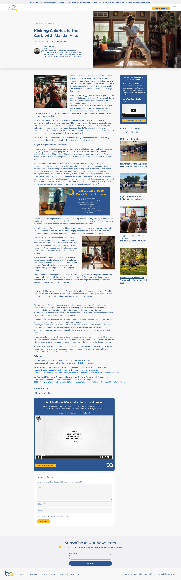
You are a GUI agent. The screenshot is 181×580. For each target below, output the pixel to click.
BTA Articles (75, 574)
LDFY (174, 574)
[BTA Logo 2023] (9, 574)
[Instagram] (132, 132)
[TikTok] (122, 132)
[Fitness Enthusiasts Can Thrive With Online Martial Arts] (133, 261)
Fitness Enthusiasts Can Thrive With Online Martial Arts (133, 280)
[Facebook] (35, 393)
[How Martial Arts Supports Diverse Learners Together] (133, 151)
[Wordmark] (12, 8)
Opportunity (43, 574)
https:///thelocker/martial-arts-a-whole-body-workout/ (64, 363)
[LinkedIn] (136, 132)
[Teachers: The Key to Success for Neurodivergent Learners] (133, 219)
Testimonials (64, 574)
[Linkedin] (40, 393)
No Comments (62, 41)
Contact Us (53, 574)
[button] (174, 8)
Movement (23, 574)
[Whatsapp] (49, 393)
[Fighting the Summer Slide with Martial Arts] (133, 183)
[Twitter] (44, 393)
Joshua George (48, 46)
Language (33, 574)
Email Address (74, 553)
